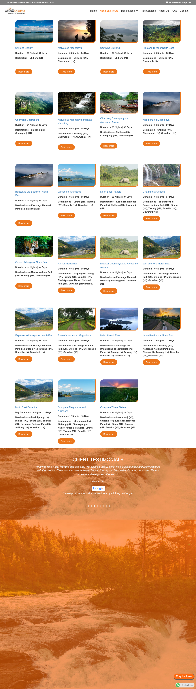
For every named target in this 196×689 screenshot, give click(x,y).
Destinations (128, 10)
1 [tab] (89, 507)
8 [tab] (110, 507)
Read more (23, 71)
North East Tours (109, 10)
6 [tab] (104, 507)
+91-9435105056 (30, 2)
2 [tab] (92, 507)
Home (93, 10)
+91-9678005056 (14, 2)
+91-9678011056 (46, 2)
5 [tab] (101, 507)
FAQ (174, 10)
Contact (184, 10)
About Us (164, 10)
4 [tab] (98, 507)
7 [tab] (107, 507)
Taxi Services (148, 10)
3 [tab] (95, 507)
